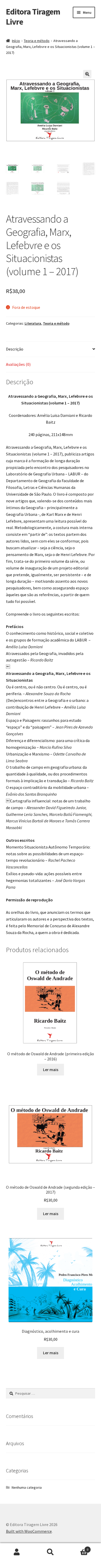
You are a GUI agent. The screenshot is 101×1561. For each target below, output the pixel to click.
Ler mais (50, 1069)
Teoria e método (36, 40)
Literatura (33, 323)
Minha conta (17, 1552)
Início (16, 40)
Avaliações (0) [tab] (18, 364)
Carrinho (77, 1547)
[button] (87, 74)
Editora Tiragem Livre (33, 16)
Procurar (50, 1552)
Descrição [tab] (14, 349)
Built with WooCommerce (29, 1531)
